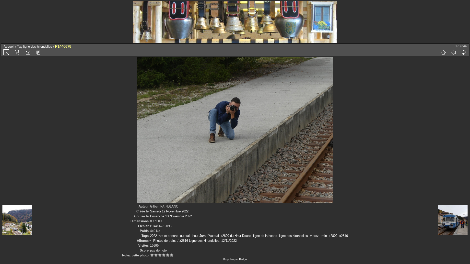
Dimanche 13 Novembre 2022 (171, 216)
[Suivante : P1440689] (463, 52)
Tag (19, 46)
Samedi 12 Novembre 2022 (169, 211)
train (324, 236)
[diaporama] (17, 52)
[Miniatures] (443, 52)
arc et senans (168, 236)
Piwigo (243, 259)
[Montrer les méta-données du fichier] (28, 52)
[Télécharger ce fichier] (38, 52)
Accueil (9, 46)
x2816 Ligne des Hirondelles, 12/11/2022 (208, 240)
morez (314, 236)
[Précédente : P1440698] (453, 52)
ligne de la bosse (265, 236)
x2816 (343, 236)
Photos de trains (164, 240)
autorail (185, 236)
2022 (153, 236)
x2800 (333, 236)
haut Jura (199, 236)
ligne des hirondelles (37, 46)
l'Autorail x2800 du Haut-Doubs (229, 236)
